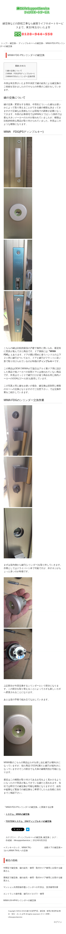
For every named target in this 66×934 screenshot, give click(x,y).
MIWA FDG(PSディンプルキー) (20, 73)
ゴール (22, 378)
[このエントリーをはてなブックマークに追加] (27, 830)
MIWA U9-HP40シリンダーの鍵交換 (19, 900)
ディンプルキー (33, 131)
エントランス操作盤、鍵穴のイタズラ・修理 (23, 894)
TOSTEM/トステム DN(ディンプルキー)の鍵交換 (28, 821)
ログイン (58, 922)
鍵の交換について (14, 71)
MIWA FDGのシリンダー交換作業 (20, 76)
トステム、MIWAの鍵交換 (17, 814)
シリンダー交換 (29, 400)
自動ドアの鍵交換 (52, 847)
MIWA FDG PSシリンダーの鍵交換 (26, 55)
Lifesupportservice (15, 917)
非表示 (22, 66)
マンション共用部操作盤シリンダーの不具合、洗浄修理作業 (30, 887)
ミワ (43, 114)
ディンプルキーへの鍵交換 (30, 837)
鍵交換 (55, 83)
